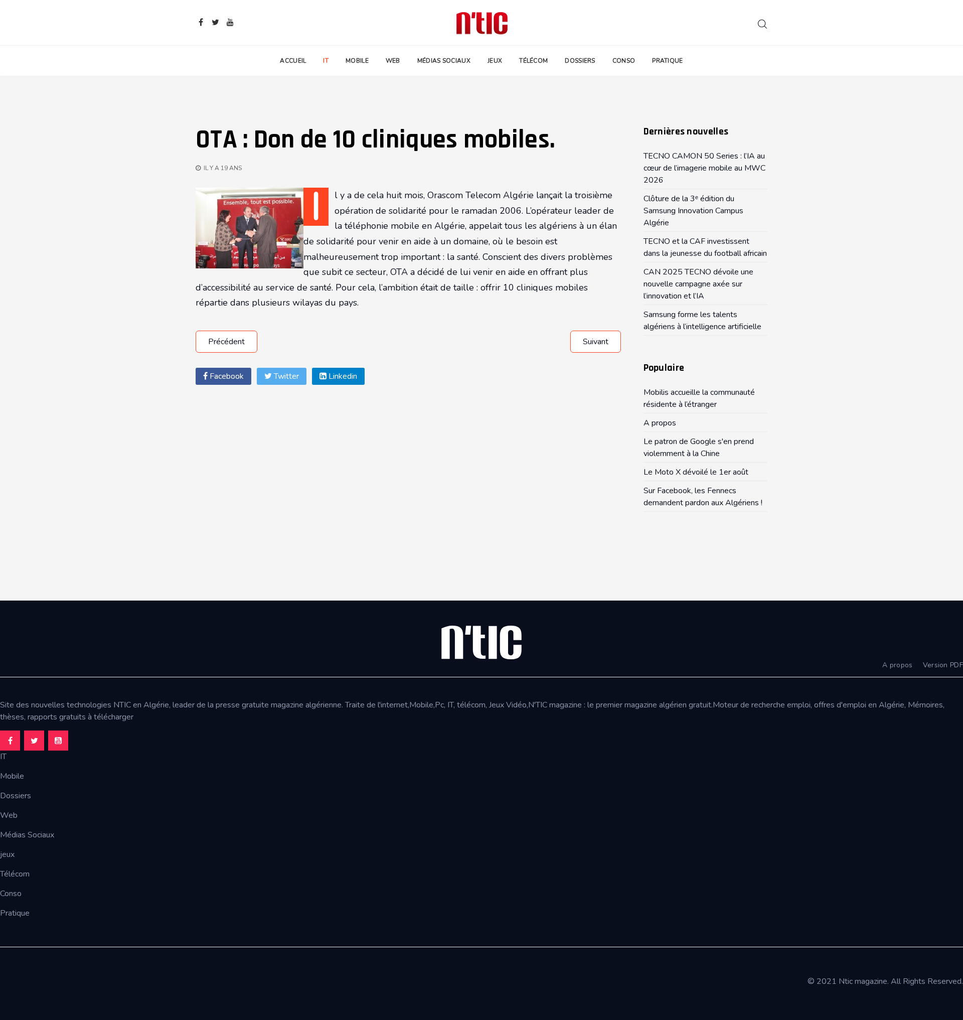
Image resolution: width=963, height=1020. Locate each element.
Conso (623, 61)
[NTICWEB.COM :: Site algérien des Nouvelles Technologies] (482, 22)
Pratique (667, 61)
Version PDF (943, 665)
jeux (7, 854)
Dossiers (580, 61)
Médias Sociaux (443, 61)
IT (326, 61)
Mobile (357, 61)
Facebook (226, 376)
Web (393, 61)
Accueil (293, 61)
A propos (897, 665)
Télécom (533, 61)
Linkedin (342, 376)
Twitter (285, 376)
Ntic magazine (863, 981)
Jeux (495, 61)
